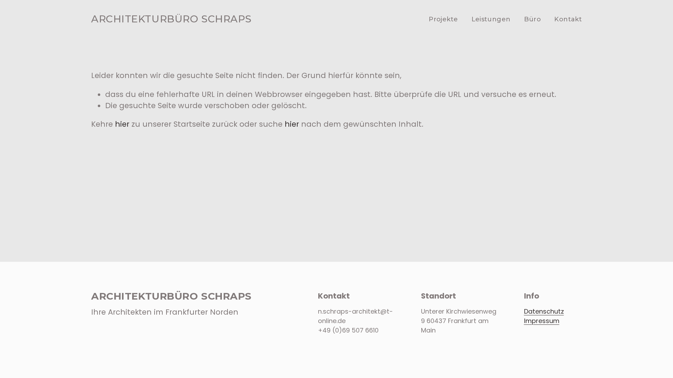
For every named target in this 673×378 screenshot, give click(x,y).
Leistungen (491, 19)
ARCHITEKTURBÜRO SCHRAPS (171, 19)
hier (122, 124)
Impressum (541, 320)
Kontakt (568, 19)
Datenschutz (544, 311)
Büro (532, 19)
